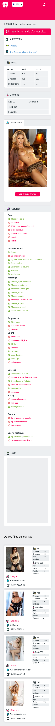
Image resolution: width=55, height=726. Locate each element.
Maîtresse (15, 337)
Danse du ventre (18, 326)
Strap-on (14, 351)
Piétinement (16, 362)
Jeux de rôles (16, 355)
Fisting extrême (17, 406)
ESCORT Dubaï (11, 24)
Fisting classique (18, 399)
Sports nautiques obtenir (21, 440)
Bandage (15, 359)
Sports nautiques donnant (22, 437)
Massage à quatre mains (21, 300)
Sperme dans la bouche (21, 418)
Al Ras (13, 45)
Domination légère (19, 340)
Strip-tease (15, 322)
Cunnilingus (16, 388)
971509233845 (18, 584)
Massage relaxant (18, 307)
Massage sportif (18, 303)
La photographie (18, 256)
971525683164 (18, 674)
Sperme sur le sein (19, 422)
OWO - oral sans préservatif (22, 226)
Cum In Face (16, 425)
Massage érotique (19, 285)
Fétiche (14, 241)
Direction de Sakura (19, 311)
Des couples (16, 263)
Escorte (14, 252)
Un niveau (15, 222)
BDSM (13, 344)
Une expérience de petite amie (24, 377)
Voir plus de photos (27, 194)
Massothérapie (17, 296)
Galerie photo (16, 122)
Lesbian (14, 329)
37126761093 (17, 629)
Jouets (14, 237)
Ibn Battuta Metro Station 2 (24, 52)
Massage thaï (17, 292)
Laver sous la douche (20, 267)
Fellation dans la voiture (21, 385)
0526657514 (16, 39)
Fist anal (14, 403)
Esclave (14, 348)
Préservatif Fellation (19, 374)
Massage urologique (20, 289)
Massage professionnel (21, 281)
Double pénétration (19, 233)
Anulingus (15, 274)
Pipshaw (14, 270)
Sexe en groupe (17, 230)
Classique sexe (17, 219)
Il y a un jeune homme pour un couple (26, 259)
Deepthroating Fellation (21, 381)
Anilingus (15, 392)
